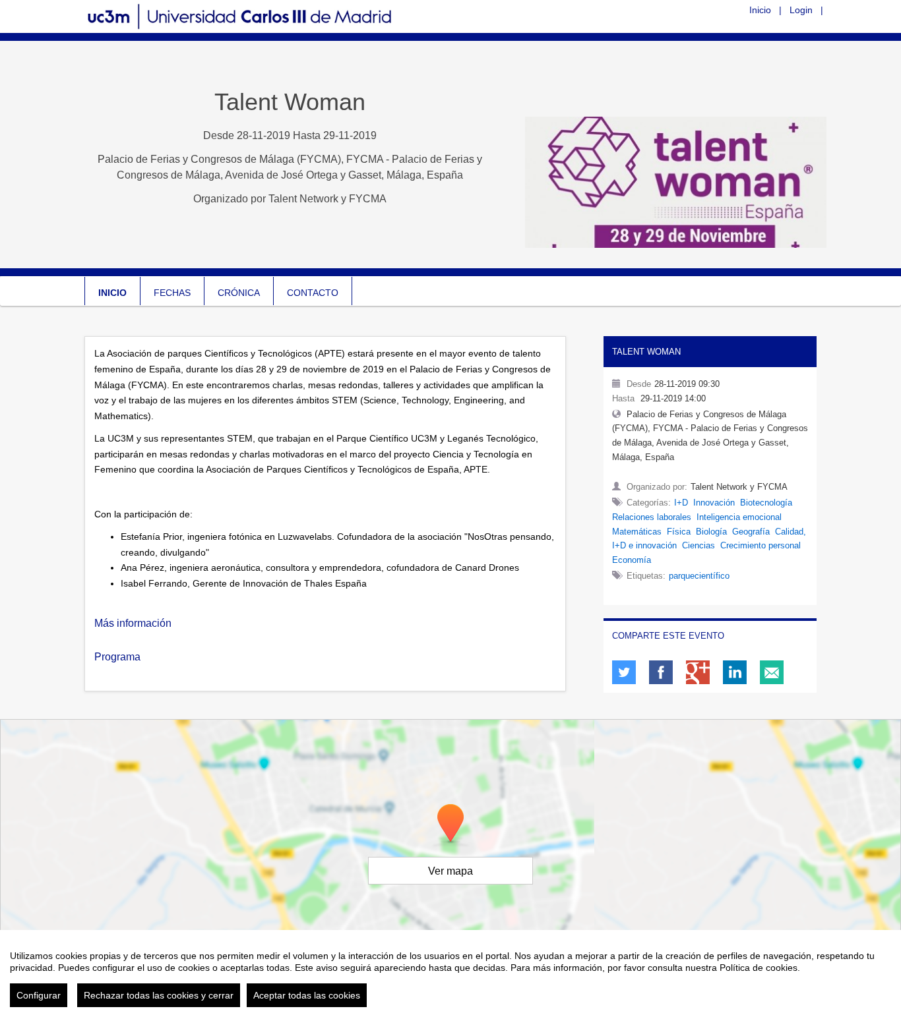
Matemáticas (637, 532)
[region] (450, 973)
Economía (631, 560)
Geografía (751, 532)
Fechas (172, 292)
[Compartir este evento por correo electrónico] (772, 672)
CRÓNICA (239, 292)
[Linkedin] (735, 672)
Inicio (760, 10)
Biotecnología (766, 503)
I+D (681, 503)
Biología (711, 532)
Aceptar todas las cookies (306, 995)
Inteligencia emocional (739, 517)
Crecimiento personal (760, 545)
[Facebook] (661, 672)
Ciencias (698, 545)
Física (679, 532)
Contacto (312, 292)
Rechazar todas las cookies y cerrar (158, 995)
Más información (134, 623)
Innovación (714, 503)
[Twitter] (624, 672)
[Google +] (698, 672)
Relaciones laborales (651, 517)
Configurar (38, 995)
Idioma (722, 9)
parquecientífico (699, 576)
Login (801, 10)
